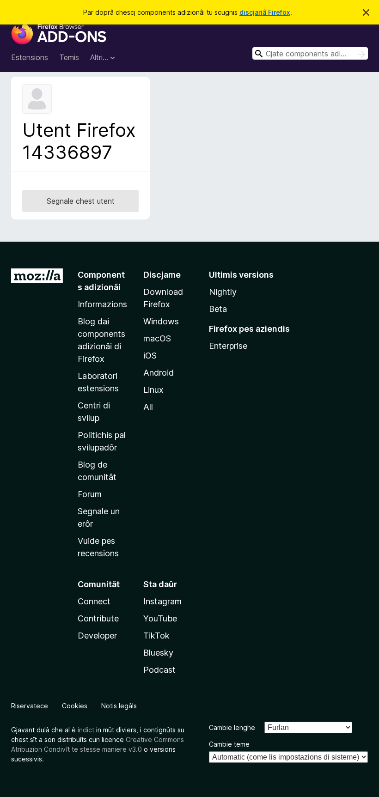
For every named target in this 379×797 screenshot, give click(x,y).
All (148, 407)
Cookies (74, 706)
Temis (69, 57)
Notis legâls (119, 706)
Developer (97, 635)
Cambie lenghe (232, 727)
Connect (94, 601)
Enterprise (228, 346)
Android (158, 372)
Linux (153, 390)
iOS (150, 355)
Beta (218, 309)
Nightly (223, 292)
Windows (161, 321)
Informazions (102, 304)
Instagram (162, 601)
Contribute (98, 618)
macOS (157, 338)
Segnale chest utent (81, 201)
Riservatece (29, 706)
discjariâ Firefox (264, 12)
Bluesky (158, 652)
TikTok (156, 635)
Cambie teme (229, 744)
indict (86, 730)
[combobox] (310, 53)
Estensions (29, 57)
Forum (90, 494)
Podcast (159, 670)
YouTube (160, 618)
